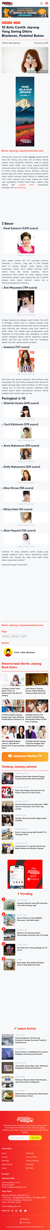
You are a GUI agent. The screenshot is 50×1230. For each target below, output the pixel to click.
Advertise (5, 1161)
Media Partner (7, 1164)
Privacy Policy (31, 1157)
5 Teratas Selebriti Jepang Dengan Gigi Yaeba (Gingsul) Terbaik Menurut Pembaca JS (13, 717)
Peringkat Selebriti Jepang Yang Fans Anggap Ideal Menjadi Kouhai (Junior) (36, 743)
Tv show (17, 22)
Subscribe (35, 1138)
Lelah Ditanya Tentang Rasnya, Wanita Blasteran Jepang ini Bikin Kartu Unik (36, 691)
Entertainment (7, 22)
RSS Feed (29, 1168)
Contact (5, 1157)
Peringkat (15, 636)
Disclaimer (30, 1164)
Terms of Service (32, 1161)
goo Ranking (20, 187)
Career (4, 1168)
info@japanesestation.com (17, 1187)
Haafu (24, 636)
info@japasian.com (14, 1206)
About (4, 1153)
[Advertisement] (25, 594)
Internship (29, 1153)
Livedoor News (26, 185)
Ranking (6, 636)
